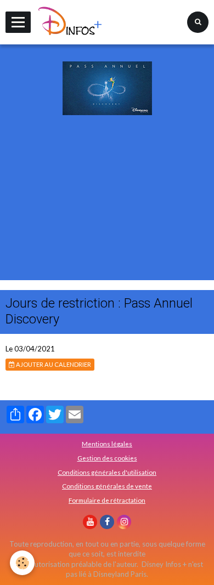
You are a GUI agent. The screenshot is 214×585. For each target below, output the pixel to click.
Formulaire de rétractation (107, 500)
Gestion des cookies (107, 458)
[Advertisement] (107, 211)
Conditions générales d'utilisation (107, 472)
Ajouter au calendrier (53, 364)
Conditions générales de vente (107, 486)
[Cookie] (22, 562)
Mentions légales (107, 443)
